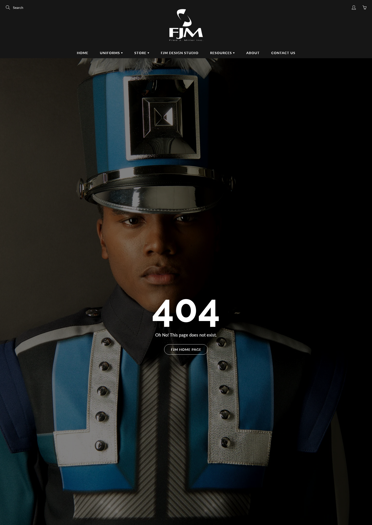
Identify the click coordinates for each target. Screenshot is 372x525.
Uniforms (110, 53)
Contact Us (283, 53)
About (253, 53)
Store (140, 53)
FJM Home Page (186, 349)
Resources (221, 53)
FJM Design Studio (179, 53)
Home (82, 53)
